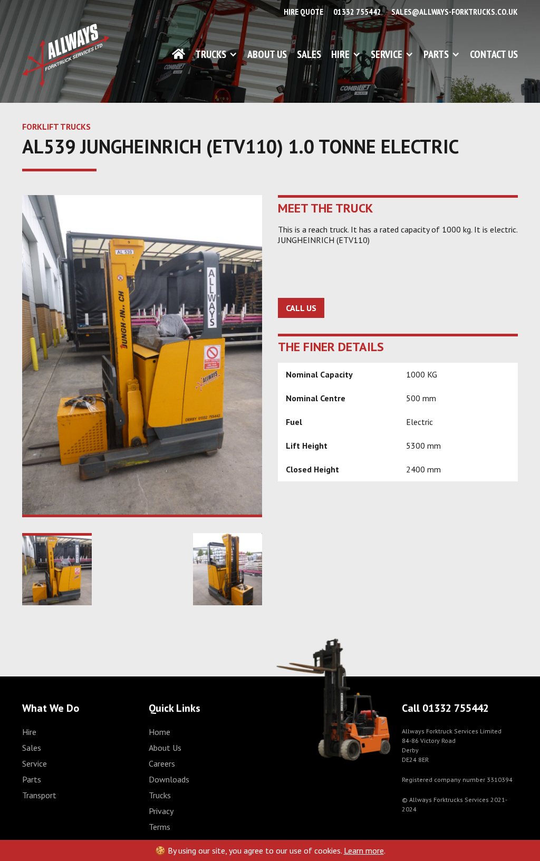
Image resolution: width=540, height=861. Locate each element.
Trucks (210, 54)
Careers (162, 763)
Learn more (364, 850)
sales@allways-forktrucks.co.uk (454, 11)
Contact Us (494, 54)
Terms (159, 826)
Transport (39, 795)
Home (159, 732)
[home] (66, 55)
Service (386, 54)
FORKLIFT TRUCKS (56, 126)
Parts (436, 54)
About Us (267, 54)
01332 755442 (357, 11)
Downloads (169, 779)
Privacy (161, 811)
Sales (309, 54)
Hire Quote (303, 11)
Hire (340, 54)
